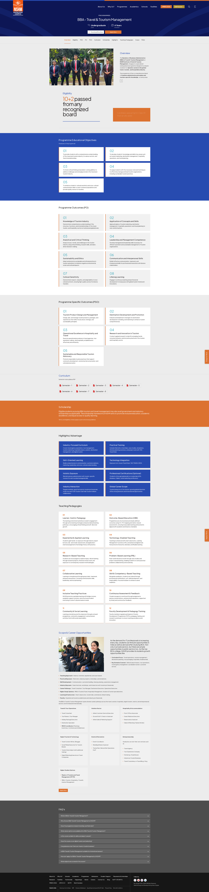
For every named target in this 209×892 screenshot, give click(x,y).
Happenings (78, 879)
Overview (67, 40)
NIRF (73, 888)
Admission (178, 7)
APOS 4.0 (62, 883)
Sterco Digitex (155, 885)
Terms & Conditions (117, 888)
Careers (93, 879)
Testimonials (68, 879)
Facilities (153, 7)
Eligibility (75, 40)
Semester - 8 (101, 391)
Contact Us (101, 879)
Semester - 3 (101, 385)
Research (52, 879)
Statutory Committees (65, 888)
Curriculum (97, 40)
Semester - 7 (84, 391)
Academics (134, 7)
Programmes (122, 7)
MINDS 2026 (166, 6)
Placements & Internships (120, 876)
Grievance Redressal (80, 888)
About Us (101, 7)
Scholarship (106, 40)
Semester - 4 (117, 385)
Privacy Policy (108, 888)
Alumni (86, 879)
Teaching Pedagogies (126, 40)
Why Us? (111, 7)
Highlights (115, 40)
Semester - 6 (67, 391)
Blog (108, 879)
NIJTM (69, 883)
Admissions (94, 876)
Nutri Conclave (78, 883)
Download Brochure (97, 32)
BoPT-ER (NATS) (117, 879)
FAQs (143, 40)
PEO (81, 40)
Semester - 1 (67, 385)
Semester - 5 (134, 385)
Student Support (106, 876)
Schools (144, 7)
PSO (90, 40)
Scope (137, 40)
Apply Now (113, 32)
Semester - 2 (84, 385)
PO (86, 40)
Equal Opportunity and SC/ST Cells (95, 888)
